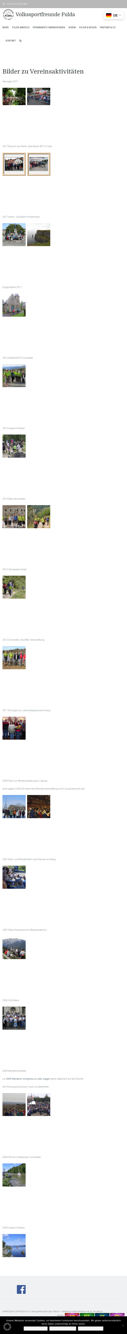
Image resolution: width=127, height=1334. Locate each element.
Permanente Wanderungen (49, 27)
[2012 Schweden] (14, 657)
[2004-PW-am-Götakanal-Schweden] (14, 1175)
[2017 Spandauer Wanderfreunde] (14, 164)
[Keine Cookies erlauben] (123, 1325)
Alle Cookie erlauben (35, 1328)
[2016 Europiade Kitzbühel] (14, 375)
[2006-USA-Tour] (14, 1018)
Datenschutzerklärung (90, 1328)
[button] (7, 1326)
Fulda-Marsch (20, 27)
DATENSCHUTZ (22, 1311)
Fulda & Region (88, 27)
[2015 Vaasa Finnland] (14, 446)
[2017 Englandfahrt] (14, 305)
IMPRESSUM (8, 1311)
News (5, 27)
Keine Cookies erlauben (63, 1328)
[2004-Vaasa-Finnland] (14, 1245)
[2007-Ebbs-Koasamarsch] (14, 947)
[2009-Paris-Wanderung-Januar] (38, 806)
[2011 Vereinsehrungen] (14, 728)
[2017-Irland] (38, 234)
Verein (72, 27)
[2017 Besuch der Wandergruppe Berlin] (38, 164)
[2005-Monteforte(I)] (38, 1104)
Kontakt (11, 40)
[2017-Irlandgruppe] (14, 234)
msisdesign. (98, 1311)
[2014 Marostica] (14, 516)
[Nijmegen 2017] (14, 96)
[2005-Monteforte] (14, 1104)
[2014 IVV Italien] (38, 516)
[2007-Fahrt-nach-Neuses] (14, 877)
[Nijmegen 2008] (38, 96)
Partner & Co (108, 27)
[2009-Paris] (14, 806)
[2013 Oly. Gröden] (14, 587)
